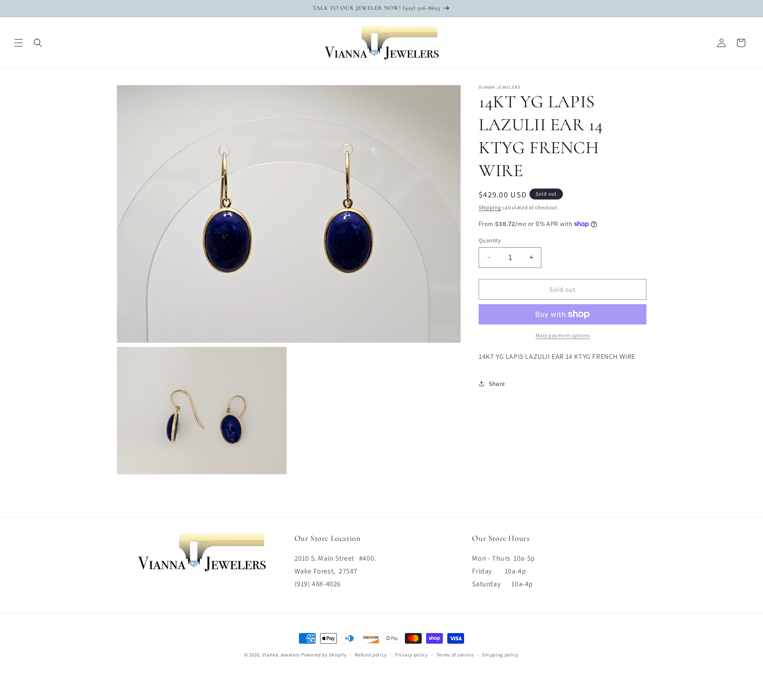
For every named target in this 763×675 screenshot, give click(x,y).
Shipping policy (500, 655)
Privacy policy (411, 655)
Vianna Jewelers (281, 655)
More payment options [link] (563, 335)
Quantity (490, 240)
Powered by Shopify (324, 655)
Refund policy (370, 655)
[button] (18, 43)
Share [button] (497, 384)
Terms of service (455, 655)
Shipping (490, 207)
